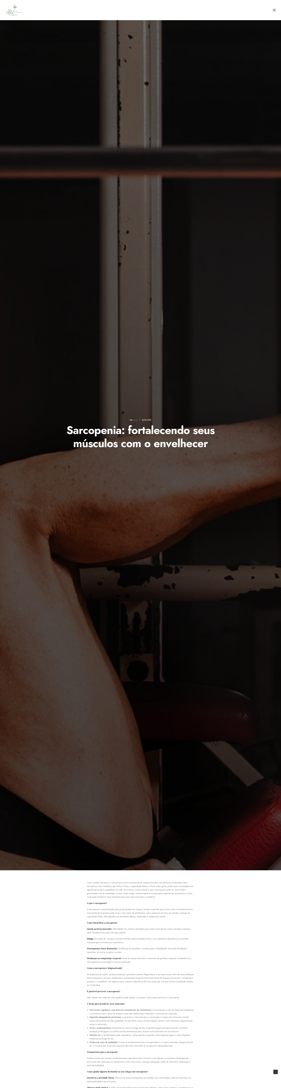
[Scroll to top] (275, 1071)
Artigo (135, 420)
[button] (274, 10)
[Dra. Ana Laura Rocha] (14, 10)
